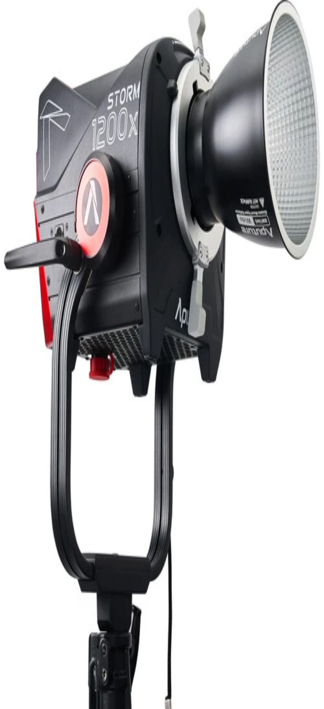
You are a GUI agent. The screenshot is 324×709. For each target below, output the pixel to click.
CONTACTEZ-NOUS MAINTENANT (28, 631)
